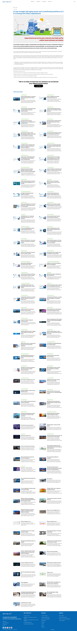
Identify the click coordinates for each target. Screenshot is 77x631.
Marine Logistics (61, 615)
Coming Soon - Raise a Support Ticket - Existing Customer (31, 620)
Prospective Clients (27, 615)
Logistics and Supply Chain (45, 617)
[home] (4, 2)
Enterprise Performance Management (64, 618)
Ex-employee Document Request (29, 623)
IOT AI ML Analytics (62, 620)
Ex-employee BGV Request (28, 622)
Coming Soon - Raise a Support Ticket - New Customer (30, 618)
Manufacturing (43, 620)
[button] (33, 1)
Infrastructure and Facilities (45, 618)
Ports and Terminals (44, 615)
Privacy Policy (52, 629)
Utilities (42, 625)
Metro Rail (42, 622)
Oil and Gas (43, 626)
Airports (42, 623)
